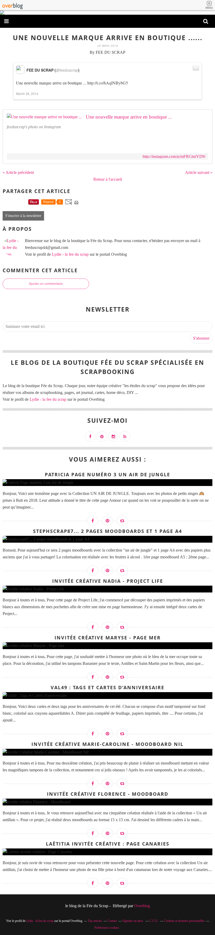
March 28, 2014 (27, 93)
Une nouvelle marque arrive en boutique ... (129, 117)
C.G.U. (154, 921)
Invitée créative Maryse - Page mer (108, 637)
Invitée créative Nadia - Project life (107, 581)
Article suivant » (198, 172)
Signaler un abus (133, 921)
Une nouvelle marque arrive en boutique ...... (107, 37)
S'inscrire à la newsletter (23, 216)
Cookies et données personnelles (184, 921)
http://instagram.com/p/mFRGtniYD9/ (174, 156)
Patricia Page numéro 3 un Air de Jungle (107, 474)
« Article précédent (18, 172)
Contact (112, 921)
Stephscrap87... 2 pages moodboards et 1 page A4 (107, 531)
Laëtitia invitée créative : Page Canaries (107, 844)
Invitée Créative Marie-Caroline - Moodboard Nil (107, 744)
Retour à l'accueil (107, 179)
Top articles (95, 921)
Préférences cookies (106, 927)
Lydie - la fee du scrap (70, 254)
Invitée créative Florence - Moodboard (107, 794)
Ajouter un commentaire (46, 284)
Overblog (142, 906)
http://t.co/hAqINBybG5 (107, 83)
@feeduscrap (67, 70)
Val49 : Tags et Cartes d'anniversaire (107, 687)
